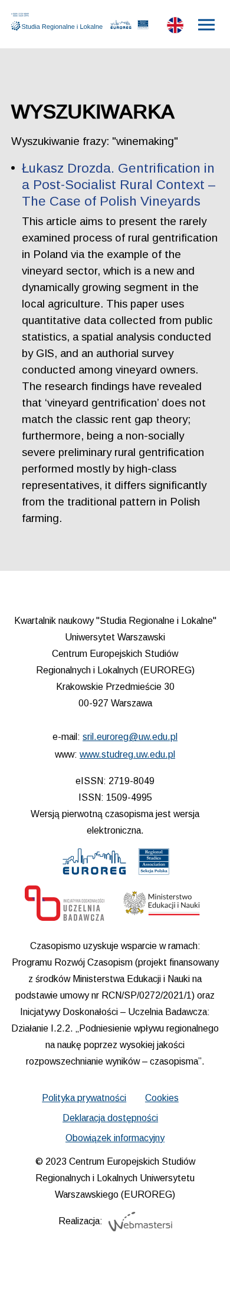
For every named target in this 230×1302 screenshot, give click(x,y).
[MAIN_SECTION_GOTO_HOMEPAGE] (59, 21)
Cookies (162, 1098)
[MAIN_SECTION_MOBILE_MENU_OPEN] (207, 25)
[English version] (175, 27)
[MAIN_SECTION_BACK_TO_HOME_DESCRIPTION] (204, 1278)
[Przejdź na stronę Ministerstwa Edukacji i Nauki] (161, 906)
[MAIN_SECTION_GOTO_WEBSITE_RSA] (142, 27)
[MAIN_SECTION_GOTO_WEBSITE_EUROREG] (121, 27)
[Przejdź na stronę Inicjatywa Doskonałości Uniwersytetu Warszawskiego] (64, 906)
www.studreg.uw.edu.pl (127, 754)
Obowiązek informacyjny (115, 1138)
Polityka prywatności (84, 1098)
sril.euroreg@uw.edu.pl (130, 737)
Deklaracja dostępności (110, 1118)
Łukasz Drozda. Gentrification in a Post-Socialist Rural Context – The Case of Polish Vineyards (119, 185)
